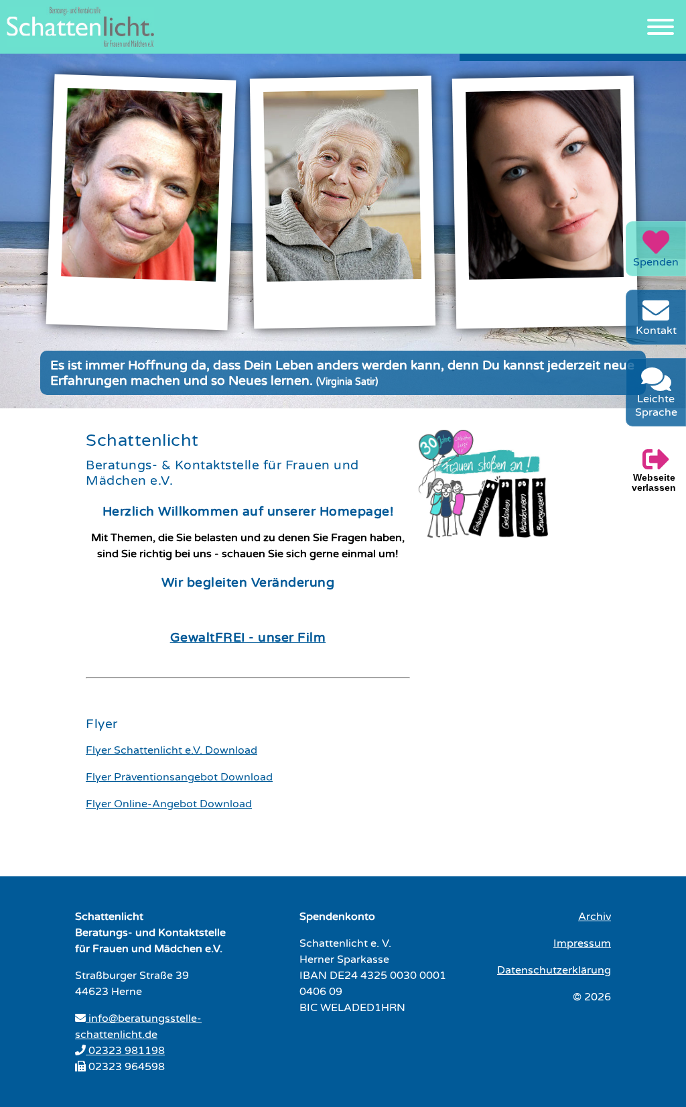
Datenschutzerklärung (554, 970)
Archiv (594, 916)
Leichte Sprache (656, 405)
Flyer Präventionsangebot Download (179, 777)
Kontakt (656, 330)
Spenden (656, 262)
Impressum (582, 943)
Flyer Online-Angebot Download (169, 804)
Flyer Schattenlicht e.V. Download (171, 750)
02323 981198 (125, 1050)
